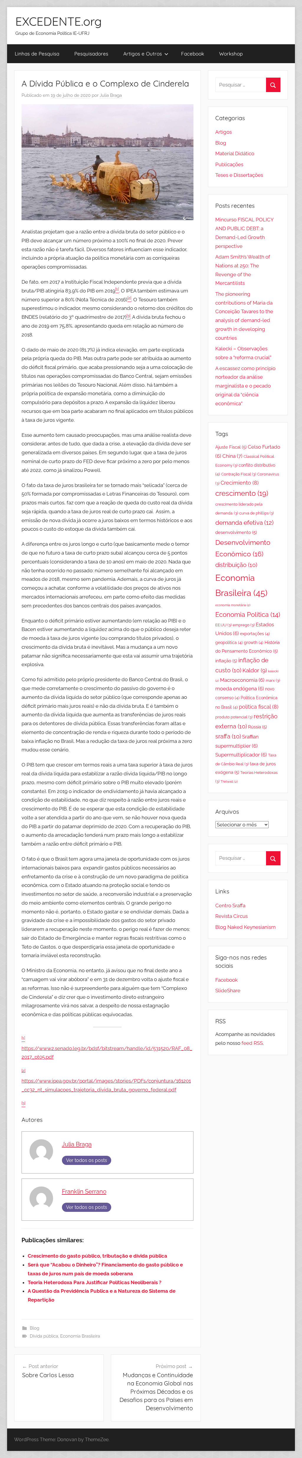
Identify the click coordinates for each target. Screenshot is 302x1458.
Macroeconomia (242, 680)
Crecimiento (240, 483)
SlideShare (227, 990)
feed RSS (252, 1043)
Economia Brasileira (80, 1336)
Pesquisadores (91, 53)
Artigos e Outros (142, 53)
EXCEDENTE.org (58, 21)
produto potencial (233, 717)
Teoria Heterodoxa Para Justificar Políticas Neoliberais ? (94, 1282)
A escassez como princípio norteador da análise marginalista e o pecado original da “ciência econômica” (245, 385)
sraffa (228, 736)
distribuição (236, 565)
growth (253, 642)
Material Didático (234, 153)
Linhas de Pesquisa (37, 53)
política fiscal (258, 707)
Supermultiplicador (241, 755)
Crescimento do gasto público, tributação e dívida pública (97, 1256)
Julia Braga (111, 95)
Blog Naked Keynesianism (245, 927)
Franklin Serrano (84, 1191)
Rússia (257, 727)
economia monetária (232, 605)
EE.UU (223, 625)
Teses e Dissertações (239, 175)
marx (273, 680)
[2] (23, 1070)
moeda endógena (239, 689)
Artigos (223, 132)
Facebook (192, 53)
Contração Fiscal (238, 474)
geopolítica (229, 642)
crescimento (241, 493)
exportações (255, 633)
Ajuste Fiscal (231, 447)
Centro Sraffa (230, 905)
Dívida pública (44, 1336)
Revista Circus (231, 916)
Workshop (231, 53)
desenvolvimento (236, 532)
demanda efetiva (244, 522)
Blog (34, 1328)
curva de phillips (256, 513)
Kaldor (254, 670)
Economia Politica (247, 614)
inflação (226, 660)
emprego (244, 625)
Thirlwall (229, 781)
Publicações (229, 164)
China (232, 456)
